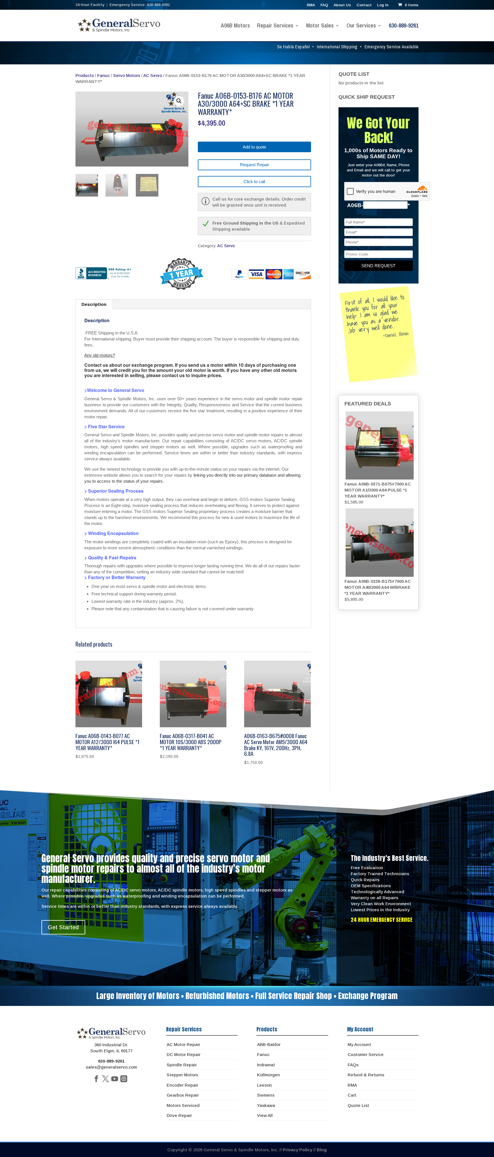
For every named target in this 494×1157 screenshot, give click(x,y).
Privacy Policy (297, 1149)
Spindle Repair (182, 1064)
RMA (311, 5)
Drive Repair (179, 1115)
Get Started (63, 927)
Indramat (266, 1064)
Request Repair (254, 164)
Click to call (254, 181)
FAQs (353, 1064)
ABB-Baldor (268, 1044)
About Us (342, 5)
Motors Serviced (183, 1105)
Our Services (361, 26)
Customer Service (366, 1054)
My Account (359, 1044)
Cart (352, 1095)
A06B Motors (235, 26)
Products (84, 75)
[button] (179, 101)
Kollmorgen (268, 1074)
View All (265, 1115)
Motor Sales (320, 26)
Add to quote (254, 146)
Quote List (358, 1105)
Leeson (264, 1085)
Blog (322, 1149)
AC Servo (152, 75)
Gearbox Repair (183, 1095)
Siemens (265, 1095)
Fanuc (103, 75)
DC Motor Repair (183, 1054)
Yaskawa (266, 1105)
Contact (364, 5)
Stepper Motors (182, 1074)
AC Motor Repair (183, 1044)
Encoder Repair (182, 1085)
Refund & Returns (366, 1074)
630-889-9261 (404, 26)
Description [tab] (93, 304)
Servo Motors (126, 75)
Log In (383, 5)
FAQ (324, 5)
